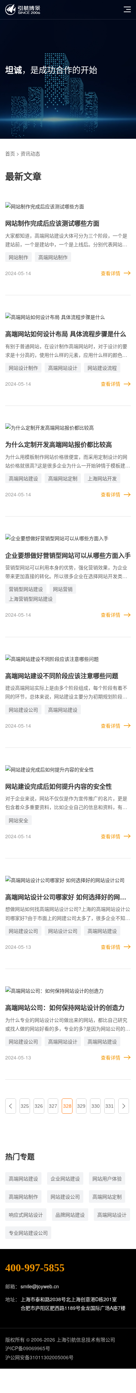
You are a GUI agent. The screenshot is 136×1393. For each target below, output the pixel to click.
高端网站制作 (53, 257)
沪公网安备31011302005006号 (39, 1357)
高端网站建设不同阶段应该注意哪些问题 (61, 675)
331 (109, 1106)
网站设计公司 (62, 930)
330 (95, 1106)
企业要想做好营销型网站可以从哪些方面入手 (68, 555)
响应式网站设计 (26, 1214)
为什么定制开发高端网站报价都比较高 (58, 444)
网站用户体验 (107, 1178)
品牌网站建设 (70, 1214)
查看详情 (110, 273)
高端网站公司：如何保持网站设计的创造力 (64, 1007)
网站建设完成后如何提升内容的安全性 (58, 786)
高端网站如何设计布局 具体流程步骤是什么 (65, 333)
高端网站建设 (23, 478)
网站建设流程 (102, 367)
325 (25, 1106)
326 (39, 1106)
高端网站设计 (62, 367)
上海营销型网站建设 (31, 598)
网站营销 (63, 588)
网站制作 (18, 257)
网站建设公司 (23, 709)
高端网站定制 (62, 478)
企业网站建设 (65, 1178)
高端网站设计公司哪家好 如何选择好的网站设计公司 (65, 897)
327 (53, 1106)
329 (81, 1106)
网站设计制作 (23, 367)
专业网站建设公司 (28, 1232)
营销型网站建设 (26, 588)
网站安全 (18, 820)
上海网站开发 (102, 478)
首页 (10, 153)
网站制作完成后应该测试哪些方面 (52, 223)
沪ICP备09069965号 (27, 1348)
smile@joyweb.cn (40, 1286)
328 (67, 1106)
